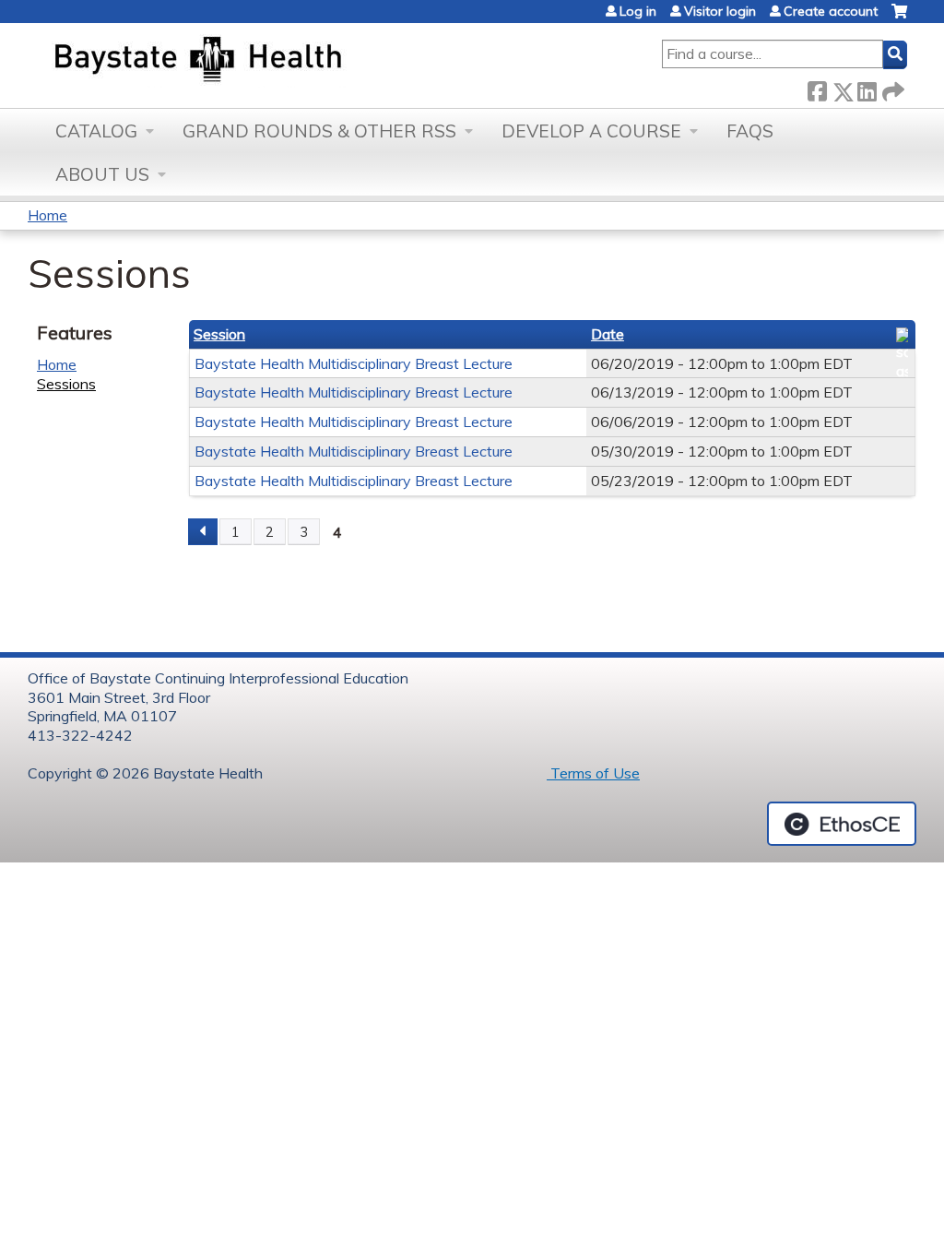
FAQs (749, 131)
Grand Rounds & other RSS (319, 131)
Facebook (817, 88)
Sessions (66, 383)
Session (219, 334)
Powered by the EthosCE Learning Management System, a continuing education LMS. (841, 824)
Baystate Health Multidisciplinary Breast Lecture (354, 363)
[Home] (284, 61)
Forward (891, 88)
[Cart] (899, 18)
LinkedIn (866, 88)
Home (47, 215)
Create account (831, 11)
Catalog (96, 131)
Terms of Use (593, 773)
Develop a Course (591, 131)
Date (607, 334)
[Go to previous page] (203, 532)
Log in (638, 11)
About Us (102, 174)
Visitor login (720, 11)
